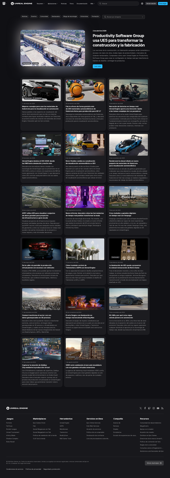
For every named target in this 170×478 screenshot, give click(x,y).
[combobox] (124, 17)
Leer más (97, 66)
